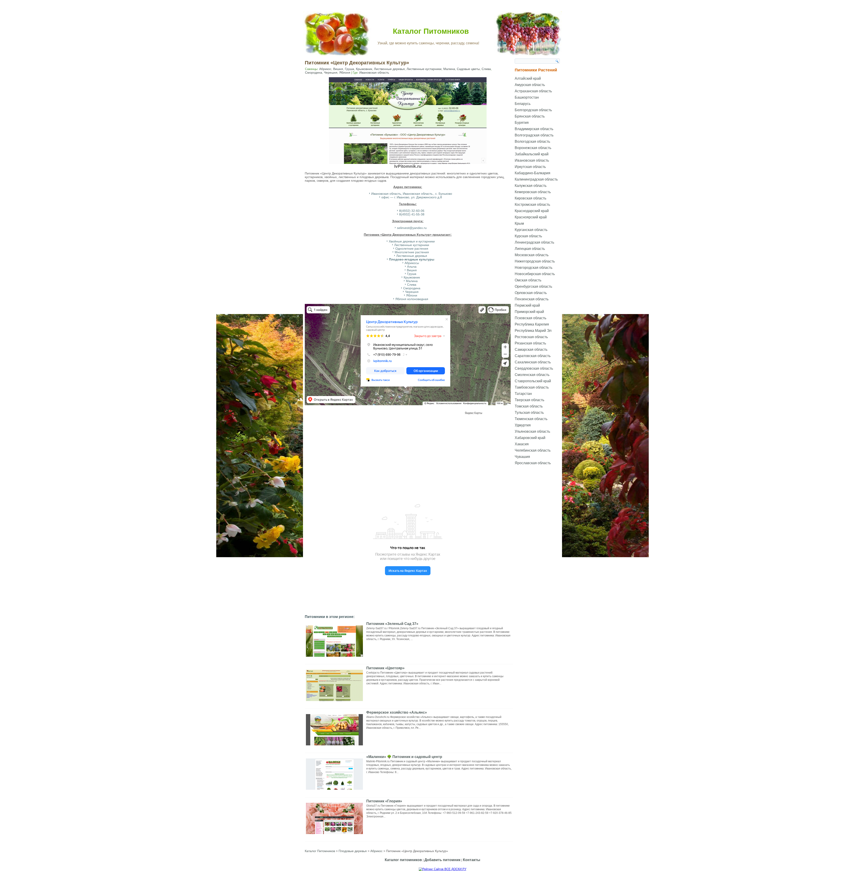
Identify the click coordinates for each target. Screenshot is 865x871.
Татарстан (523, 394)
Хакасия (522, 444)
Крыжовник (364, 69)
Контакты (471, 860)
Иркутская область (530, 167)
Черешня (330, 72)
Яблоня (344, 72)
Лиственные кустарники (424, 69)
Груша (349, 69)
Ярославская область (533, 463)
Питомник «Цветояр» (385, 668)
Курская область (528, 236)
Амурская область (530, 85)
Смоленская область (532, 375)
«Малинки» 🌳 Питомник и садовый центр (404, 757)
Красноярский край (531, 217)
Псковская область (530, 318)
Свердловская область (534, 368)
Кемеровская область (533, 192)
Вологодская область (532, 141)
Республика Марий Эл (533, 331)
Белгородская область (533, 110)
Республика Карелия (532, 324)
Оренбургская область (533, 286)
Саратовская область (533, 356)
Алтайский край (528, 78)
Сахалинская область (533, 362)
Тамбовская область (532, 387)
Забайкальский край (532, 154)
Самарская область (531, 349)
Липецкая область (530, 249)
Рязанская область (530, 343)
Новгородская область (533, 267)
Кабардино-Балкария (532, 173)
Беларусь (522, 104)
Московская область (532, 255)
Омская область (528, 280)
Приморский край (529, 312)
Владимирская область (534, 129)
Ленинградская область (534, 242)
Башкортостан (527, 97)
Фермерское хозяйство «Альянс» (396, 712)
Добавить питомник (442, 860)
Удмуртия (523, 425)
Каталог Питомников (431, 31)
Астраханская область (533, 91)
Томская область (529, 406)
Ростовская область (531, 337)
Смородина (313, 72)
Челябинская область (533, 450)
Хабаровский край (530, 438)
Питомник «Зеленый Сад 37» (392, 624)
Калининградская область (536, 179)
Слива (486, 69)
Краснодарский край (532, 211)
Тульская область (529, 412)
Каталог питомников (403, 860)
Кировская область (530, 198)
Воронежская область (533, 148)
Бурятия (522, 122)
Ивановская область (374, 72)
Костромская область (532, 204)
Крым (519, 223)
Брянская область (530, 116)
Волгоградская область (534, 135)
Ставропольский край (533, 381)
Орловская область (531, 293)
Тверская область (529, 400)
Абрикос (325, 69)
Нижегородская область (535, 261)
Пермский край (527, 305)
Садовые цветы (468, 69)
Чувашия (522, 457)
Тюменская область (531, 419)
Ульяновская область (532, 431)
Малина (449, 69)
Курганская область (531, 230)
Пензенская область (532, 299)
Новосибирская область (535, 274)
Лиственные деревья (389, 69)
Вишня (338, 69)
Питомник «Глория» (384, 801)
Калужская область (530, 186)
